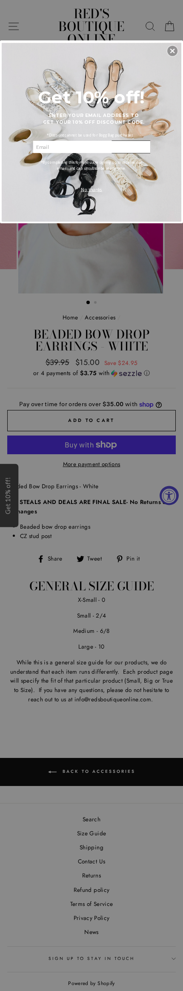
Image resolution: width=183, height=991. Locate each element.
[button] (172, 51)
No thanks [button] (92, 189)
